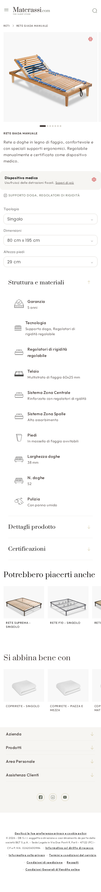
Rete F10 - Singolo (65, 622)
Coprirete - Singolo (22, 706)
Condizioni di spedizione (45, 862)
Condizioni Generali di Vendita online (52, 869)
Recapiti (73, 862)
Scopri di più (64, 182)
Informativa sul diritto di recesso (69, 848)
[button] (6, 10)
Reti (7, 25)
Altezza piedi (14, 252)
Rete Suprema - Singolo (18, 624)
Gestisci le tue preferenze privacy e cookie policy (51, 833)
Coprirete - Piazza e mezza (66, 708)
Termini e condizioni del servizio (72, 855)
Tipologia (11, 209)
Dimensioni (12, 230)
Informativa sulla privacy (27, 855)
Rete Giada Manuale (32, 25)
